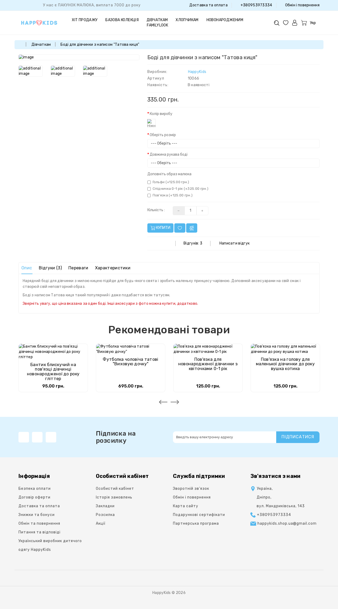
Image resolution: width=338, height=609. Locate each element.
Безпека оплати (34, 488)
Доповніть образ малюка (169, 174)
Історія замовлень (114, 497)
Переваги (78, 267)
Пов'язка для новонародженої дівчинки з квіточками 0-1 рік (208, 364)
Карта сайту (185, 506)
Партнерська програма (196, 523)
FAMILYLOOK (157, 25)
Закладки (105, 506)
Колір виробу (161, 114)
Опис (26, 267)
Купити (162, 227)
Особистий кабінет (115, 488)
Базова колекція (122, 20)
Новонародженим (224, 20)
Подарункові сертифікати (199, 515)
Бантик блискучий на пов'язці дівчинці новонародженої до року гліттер (53, 371)
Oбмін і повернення (302, 5)
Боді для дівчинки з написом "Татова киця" (99, 44)
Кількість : (156, 210)
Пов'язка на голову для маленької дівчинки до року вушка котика (285, 364)
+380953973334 (256, 5)
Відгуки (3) (50, 267)
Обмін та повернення (39, 523)
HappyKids (197, 72)
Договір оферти (34, 497)
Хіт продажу (84, 20)
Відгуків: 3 (193, 243)
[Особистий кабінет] (295, 22)
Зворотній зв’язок (191, 488)
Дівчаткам (157, 20)
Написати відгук (234, 243)
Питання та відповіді (39, 532)
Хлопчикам (187, 20)
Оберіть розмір (163, 135)
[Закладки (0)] (286, 22)
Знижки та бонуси (36, 515)
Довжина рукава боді (168, 154)
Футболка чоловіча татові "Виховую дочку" (130, 362)
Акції (100, 523)
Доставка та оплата (208, 5)
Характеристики (112, 267)
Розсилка (105, 515)
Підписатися (297, 436)
